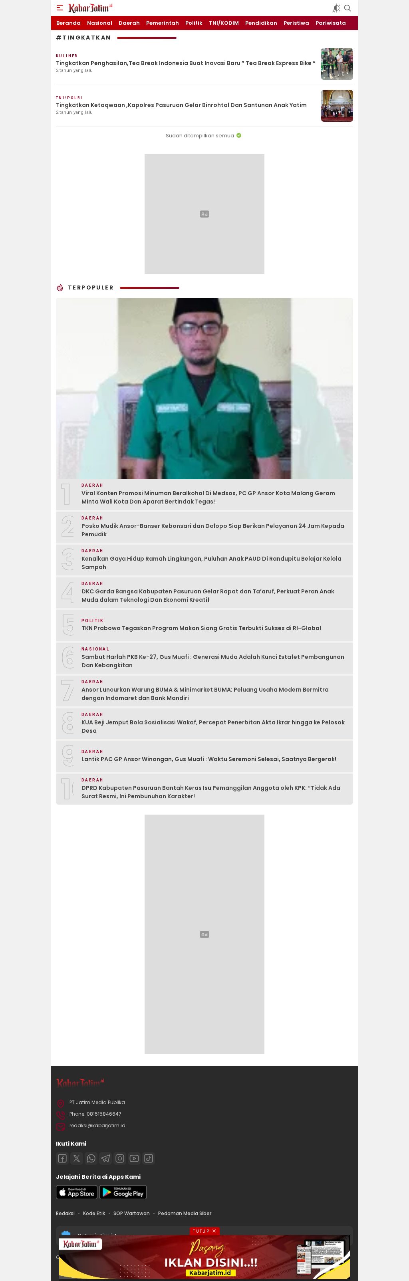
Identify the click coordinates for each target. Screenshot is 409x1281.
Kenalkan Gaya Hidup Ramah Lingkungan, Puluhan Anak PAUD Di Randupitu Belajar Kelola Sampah (211, 563)
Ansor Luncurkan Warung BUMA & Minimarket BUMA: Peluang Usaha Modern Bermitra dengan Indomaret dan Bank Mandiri (205, 694)
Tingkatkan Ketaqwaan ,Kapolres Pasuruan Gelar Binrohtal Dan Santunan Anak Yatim (181, 105)
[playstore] (123, 1197)
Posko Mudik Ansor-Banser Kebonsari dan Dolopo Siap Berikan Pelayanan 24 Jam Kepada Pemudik (212, 530)
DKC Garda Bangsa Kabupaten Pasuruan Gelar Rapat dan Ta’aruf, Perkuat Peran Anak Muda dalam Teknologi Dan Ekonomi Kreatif (207, 595)
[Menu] (60, 8)
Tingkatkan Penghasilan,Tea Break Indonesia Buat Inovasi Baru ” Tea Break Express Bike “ (186, 63)
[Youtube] (134, 1158)
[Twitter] (76, 1158)
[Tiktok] (148, 1158)
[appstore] (76, 1197)
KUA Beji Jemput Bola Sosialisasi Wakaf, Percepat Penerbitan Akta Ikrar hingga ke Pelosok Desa (213, 726)
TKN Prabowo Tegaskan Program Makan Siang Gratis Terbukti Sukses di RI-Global (201, 628)
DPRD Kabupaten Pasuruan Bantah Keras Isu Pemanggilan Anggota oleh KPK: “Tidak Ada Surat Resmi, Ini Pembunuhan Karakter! (210, 792)
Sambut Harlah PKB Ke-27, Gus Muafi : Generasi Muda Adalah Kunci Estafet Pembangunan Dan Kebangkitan (212, 661)
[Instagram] (119, 1158)
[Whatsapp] (91, 1158)
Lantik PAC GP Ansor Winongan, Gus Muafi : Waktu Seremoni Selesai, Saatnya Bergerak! (208, 759)
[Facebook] (62, 1158)
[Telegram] (105, 1158)
